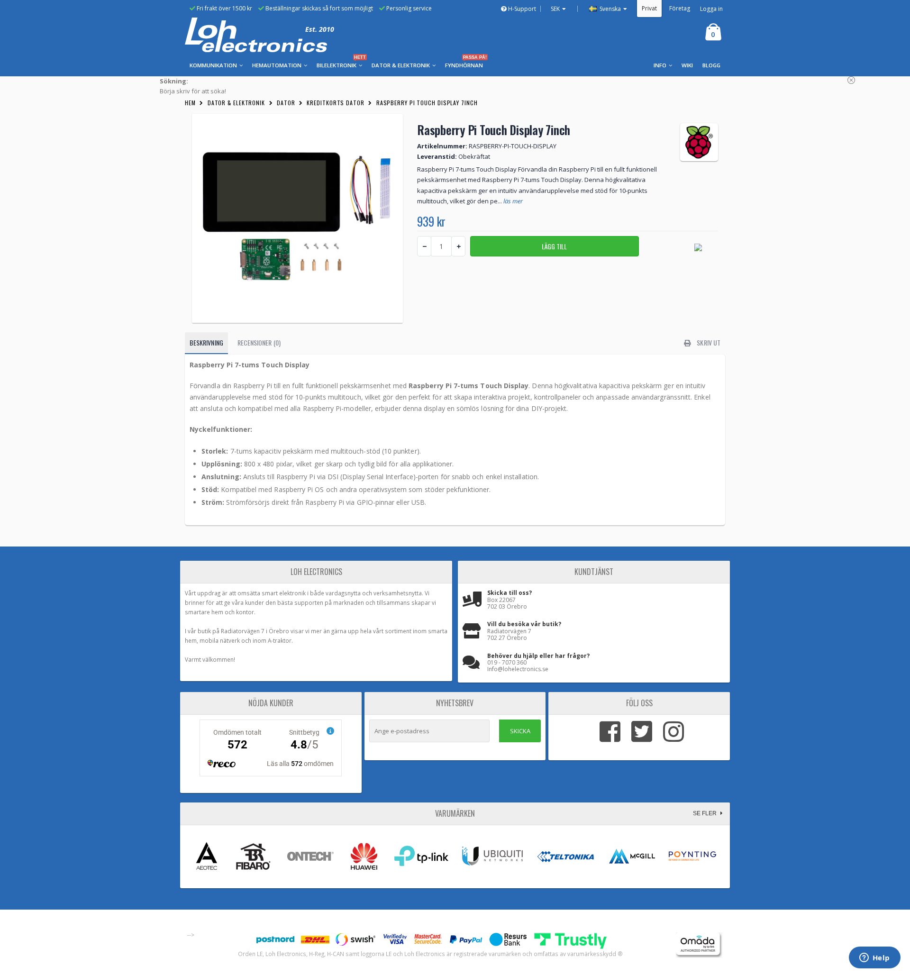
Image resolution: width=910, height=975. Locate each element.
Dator (286, 103)
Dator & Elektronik (236, 103)
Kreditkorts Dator (335, 103)
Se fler (705, 813)
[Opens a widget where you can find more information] (874, 958)
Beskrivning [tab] (206, 342)
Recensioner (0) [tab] (259, 342)
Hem (190, 103)
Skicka (520, 731)
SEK (555, 9)
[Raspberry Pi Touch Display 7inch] (297, 218)
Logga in (711, 9)
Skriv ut (707, 342)
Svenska (609, 9)
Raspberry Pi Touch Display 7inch (427, 103)
